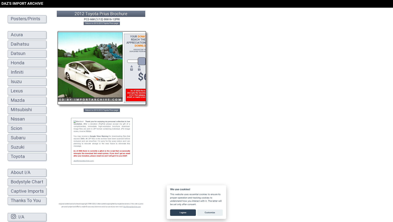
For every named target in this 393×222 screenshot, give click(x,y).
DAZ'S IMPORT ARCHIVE (22, 3)
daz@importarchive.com (84, 161)
